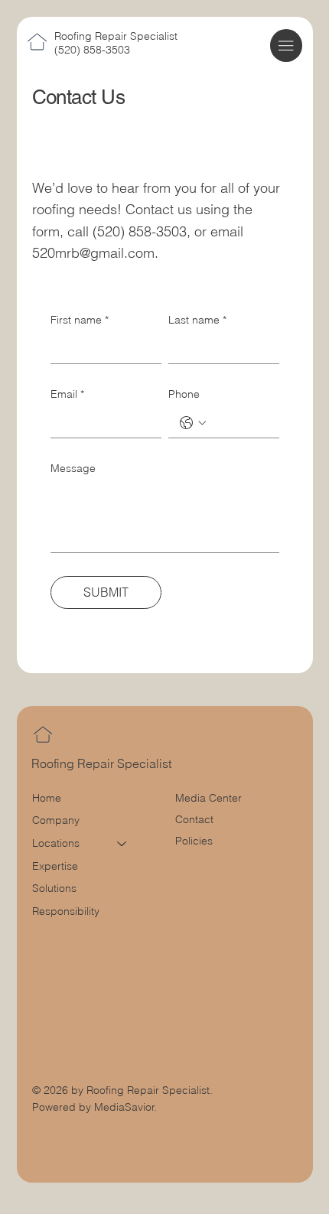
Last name (197, 320)
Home (46, 798)
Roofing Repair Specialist (116, 36)
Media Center (208, 798)
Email (67, 394)
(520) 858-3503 (92, 50)
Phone (184, 394)
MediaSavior (124, 1107)
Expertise (55, 866)
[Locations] (122, 843)
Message (73, 468)
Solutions (54, 888)
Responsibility (65, 911)
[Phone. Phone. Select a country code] (193, 423)
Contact (194, 819)
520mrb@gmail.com (93, 253)
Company (56, 820)
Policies (194, 841)
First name (79, 320)
